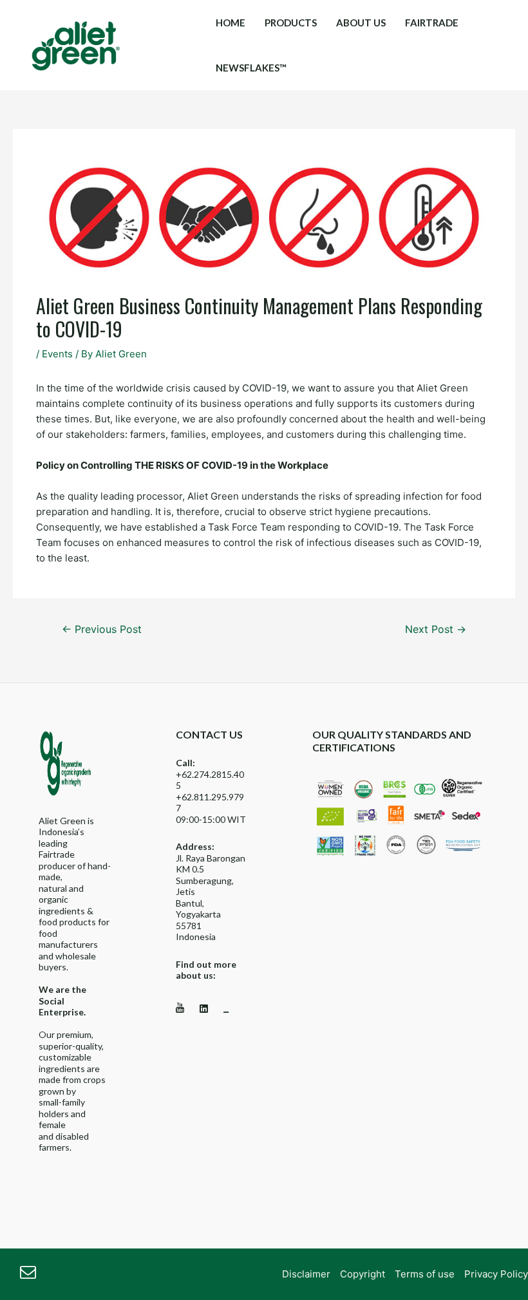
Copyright (362, 1274)
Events (57, 354)
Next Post (435, 629)
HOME (230, 22)
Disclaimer (306, 1274)
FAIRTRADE (431, 22)
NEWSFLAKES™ (251, 67)
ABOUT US (361, 22)
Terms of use (425, 1274)
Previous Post (102, 629)
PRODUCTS (291, 22)
